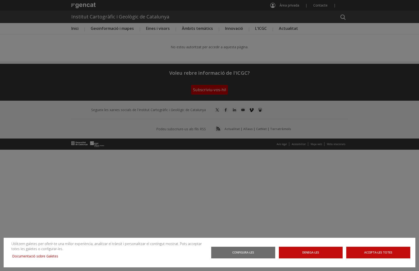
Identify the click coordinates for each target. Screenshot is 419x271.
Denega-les (310, 252)
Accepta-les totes (378, 252)
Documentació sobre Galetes (37, 256)
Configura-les (243, 252)
